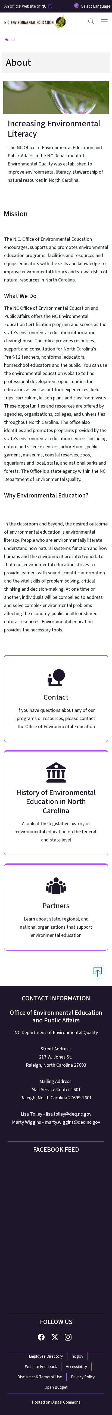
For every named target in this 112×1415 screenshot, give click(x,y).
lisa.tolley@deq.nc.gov (68, 1114)
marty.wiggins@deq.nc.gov (72, 1122)
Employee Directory (46, 1356)
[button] (87, 21)
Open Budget (56, 1387)
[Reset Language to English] (76, 6)
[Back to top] (98, 972)
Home (9, 40)
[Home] (35, 19)
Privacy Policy (83, 1377)
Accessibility (76, 1367)
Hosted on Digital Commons (56, 1402)
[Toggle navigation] (104, 21)
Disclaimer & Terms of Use (39, 1377)
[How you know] (49, 6)
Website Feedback (41, 1367)
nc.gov (77, 1356)
